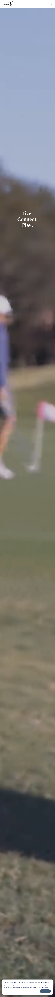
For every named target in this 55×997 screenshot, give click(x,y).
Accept (45, 991)
